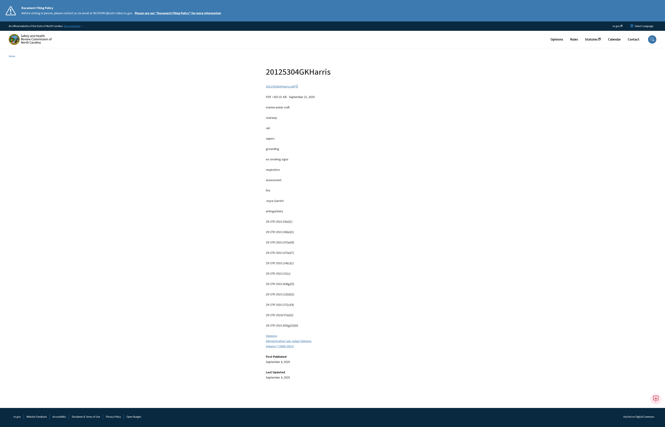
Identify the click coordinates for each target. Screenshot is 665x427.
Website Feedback (36, 417)
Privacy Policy (113, 417)
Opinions (557, 39)
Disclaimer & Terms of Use (86, 417)
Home (12, 56)
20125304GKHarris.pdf (280, 86)
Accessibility (59, 417)
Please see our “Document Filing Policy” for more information (178, 13)
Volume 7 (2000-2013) (280, 346)
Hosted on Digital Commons (638, 417)
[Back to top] (656, 399)
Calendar (614, 39)
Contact (633, 39)
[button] (652, 39)
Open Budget (134, 417)
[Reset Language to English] (631, 26)
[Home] (30, 35)
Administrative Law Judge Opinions (289, 341)
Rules (574, 39)
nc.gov (17, 417)
